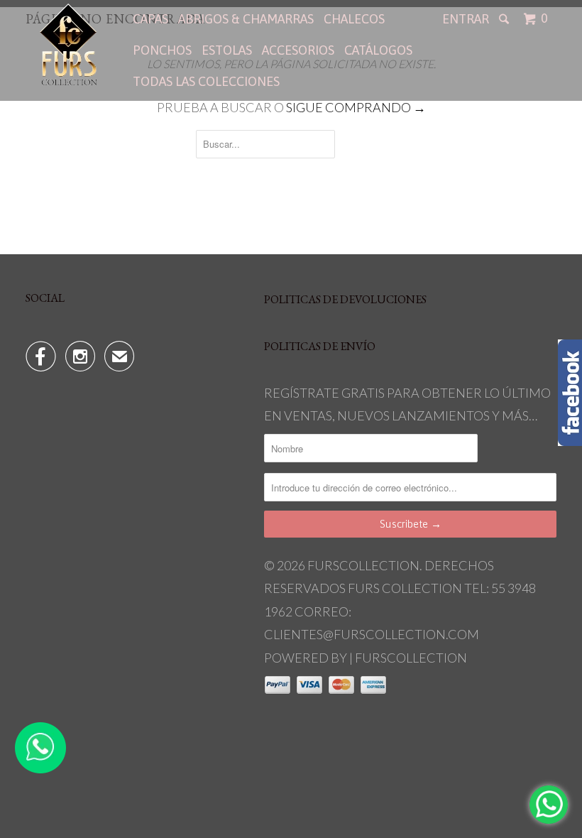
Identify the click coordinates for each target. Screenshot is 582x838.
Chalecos (354, 18)
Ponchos (162, 50)
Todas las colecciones (206, 81)
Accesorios (298, 50)
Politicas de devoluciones (345, 299)
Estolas (227, 50)
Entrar (465, 18)
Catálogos (378, 50)
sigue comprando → (356, 107)
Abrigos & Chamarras (246, 18)
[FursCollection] (70, 44)
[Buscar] (505, 19)
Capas (150, 18)
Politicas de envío (319, 346)
